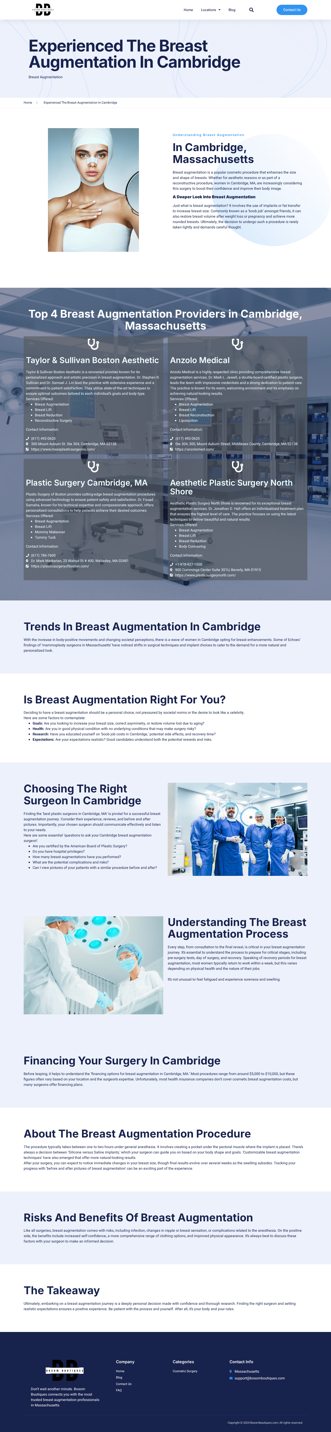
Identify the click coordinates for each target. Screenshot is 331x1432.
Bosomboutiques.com (264, 1423)
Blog (232, 9)
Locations (208, 9)
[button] (251, 10)
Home (188, 9)
